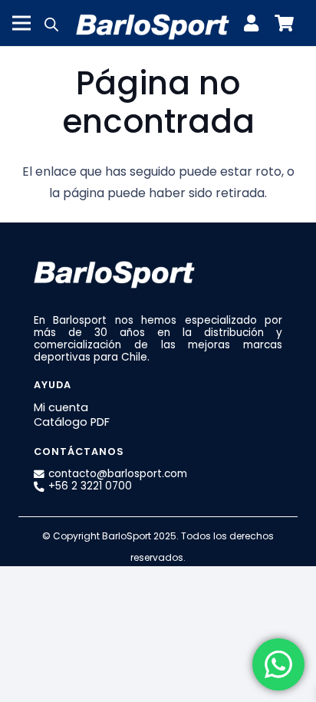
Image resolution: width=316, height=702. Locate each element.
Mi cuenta (61, 407)
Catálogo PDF (72, 422)
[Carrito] (283, 23)
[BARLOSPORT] (152, 23)
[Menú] (21, 23)
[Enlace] (254, 23)
